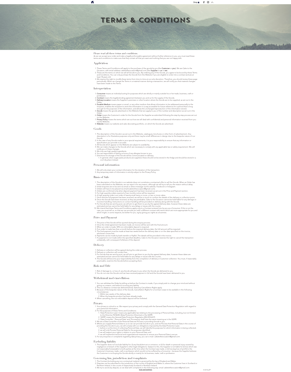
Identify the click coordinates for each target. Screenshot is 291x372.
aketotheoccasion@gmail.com (134, 70)
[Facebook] (204, 2)
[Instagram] (208, 2)
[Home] (92, 2)
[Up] (212, 2)
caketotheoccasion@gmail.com (141, 189)
